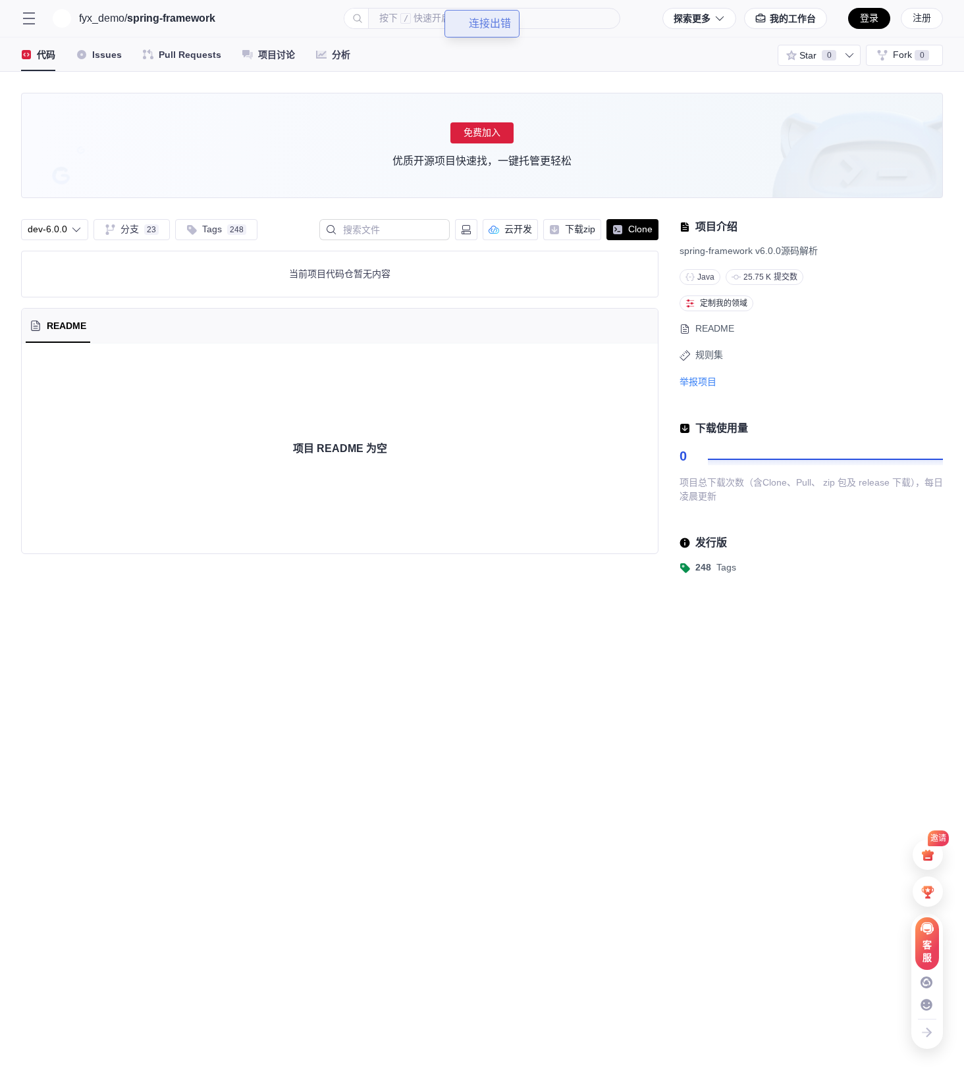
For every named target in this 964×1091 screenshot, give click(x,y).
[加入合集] (849, 55)
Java (705, 277)
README (714, 328)
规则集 (709, 354)
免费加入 (482, 132)
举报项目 (698, 381)
